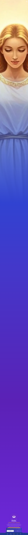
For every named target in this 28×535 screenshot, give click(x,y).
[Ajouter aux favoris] (26, 1)
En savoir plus (12, 529)
